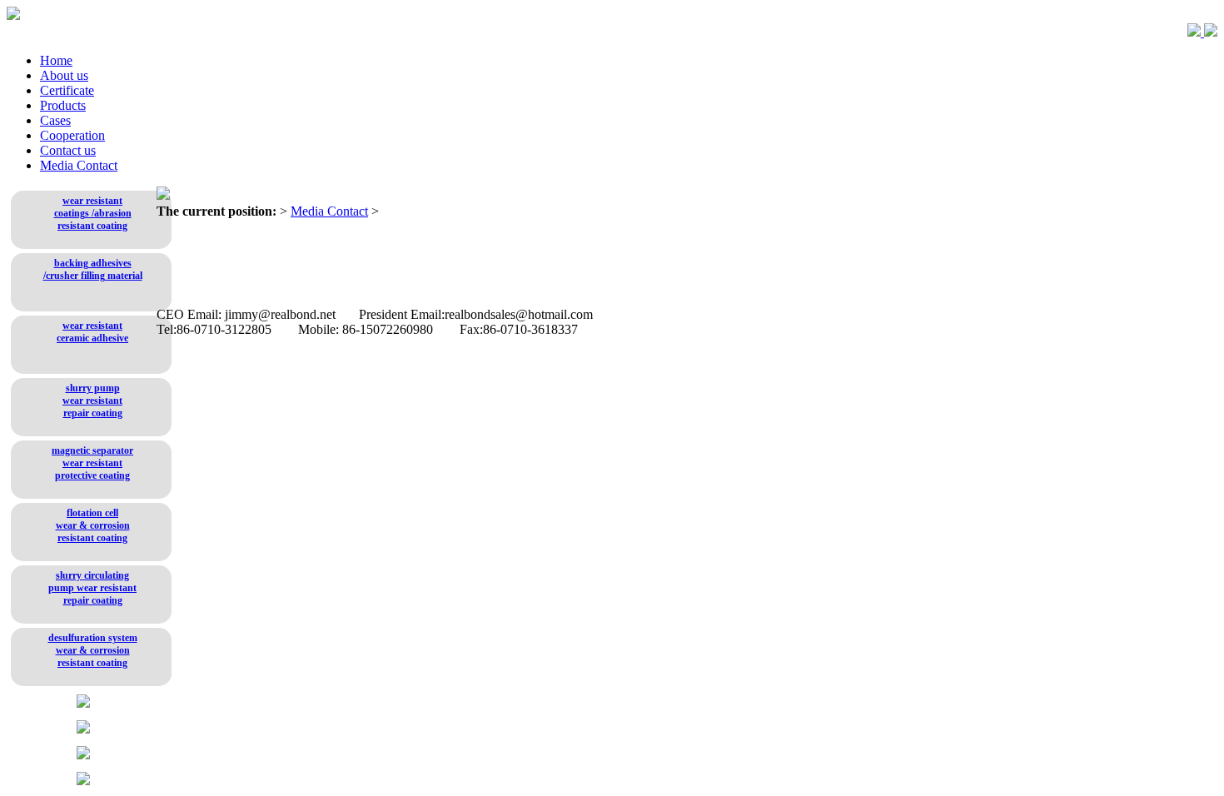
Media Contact (78, 165)
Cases (55, 120)
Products (63, 105)
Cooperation (72, 135)
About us (64, 75)
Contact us (68, 150)
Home (56, 60)
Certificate (67, 90)
